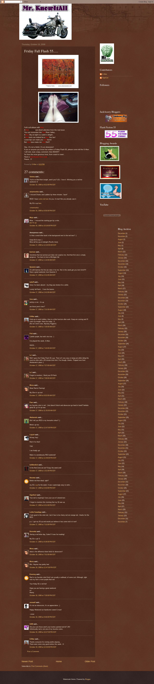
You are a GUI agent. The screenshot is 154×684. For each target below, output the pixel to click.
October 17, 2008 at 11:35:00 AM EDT (43, 410)
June (119, 242)
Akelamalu (33, 417)
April (119, 249)
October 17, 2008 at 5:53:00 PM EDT (42, 488)
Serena (32, 177)
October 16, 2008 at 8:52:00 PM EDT (42, 185)
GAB (31, 624)
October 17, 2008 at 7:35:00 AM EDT (42, 327)
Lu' (31, 355)
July (119, 276)
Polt (31, 333)
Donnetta (33, 531)
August (120, 239)
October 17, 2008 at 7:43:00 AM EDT (42, 348)
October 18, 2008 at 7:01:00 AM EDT (42, 554)
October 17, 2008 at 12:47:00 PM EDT (43, 428)
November (121, 236)
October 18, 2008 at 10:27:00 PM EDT (43, 632)
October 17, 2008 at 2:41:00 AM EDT (42, 292)
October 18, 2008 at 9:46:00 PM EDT (42, 617)
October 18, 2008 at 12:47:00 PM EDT (43, 567)
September (121, 270)
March (120, 252)
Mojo (31, 217)
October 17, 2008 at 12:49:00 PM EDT (43, 458)
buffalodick (34, 465)
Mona (32, 385)
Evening (33, 574)
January (120, 258)
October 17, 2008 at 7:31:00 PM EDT (42, 524)
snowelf (32, 602)
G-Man (32, 316)
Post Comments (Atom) (39, 666)
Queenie (33, 267)
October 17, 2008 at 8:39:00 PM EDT (42, 542)
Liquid (32, 435)
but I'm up (33, 223)
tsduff (32, 282)
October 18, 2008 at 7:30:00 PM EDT (42, 595)
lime (31, 299)
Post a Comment (33, 651)
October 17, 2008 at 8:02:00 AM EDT (42, 395)
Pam (31, 402)
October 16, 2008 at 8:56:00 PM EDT (42, 211)
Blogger (87, 679)
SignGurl (33, 495)
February (121, 255)
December (121, 233)
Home (59, 661)
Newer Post (27, 661)
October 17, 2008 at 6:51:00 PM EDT (42, 505)
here (39, 203)
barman (32, 252)
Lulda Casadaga (36, 512)
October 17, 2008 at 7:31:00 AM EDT (42, 309)
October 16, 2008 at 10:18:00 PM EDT (43, 226)
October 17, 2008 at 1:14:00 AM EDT (42, 260)
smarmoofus (34, 192)
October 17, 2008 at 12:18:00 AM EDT (43, 245)
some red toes (44, 199)
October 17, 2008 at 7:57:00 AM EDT (42, 365)
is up (36, 485)
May (119, 245)
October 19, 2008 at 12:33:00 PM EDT (43, 647)
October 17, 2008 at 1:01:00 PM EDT (42, 471)
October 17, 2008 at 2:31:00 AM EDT (42, 275)
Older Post (90, 661)
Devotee (32, 478)
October (120, 267)
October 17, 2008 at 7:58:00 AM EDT (42, 378)
